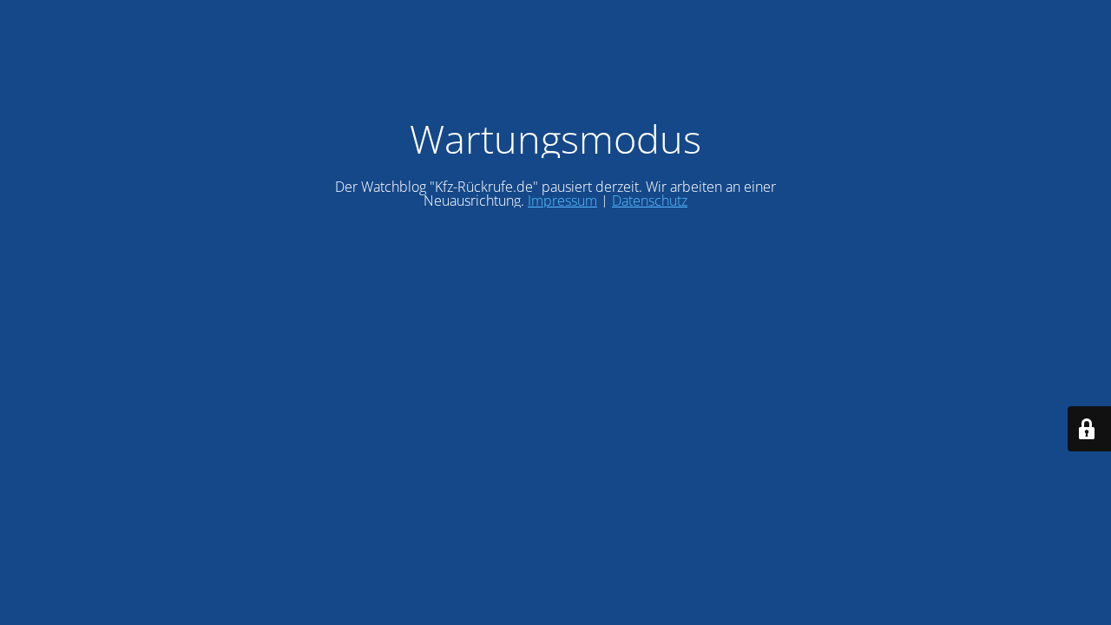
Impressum (562, 200)
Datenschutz (649, 200)
